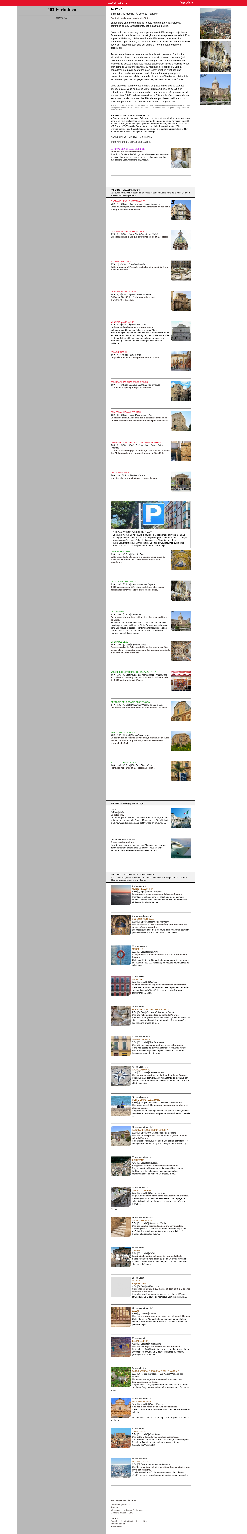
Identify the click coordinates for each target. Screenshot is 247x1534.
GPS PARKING (146, 137)
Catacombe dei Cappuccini (125, 581)
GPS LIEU (133, 137)
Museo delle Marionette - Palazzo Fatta (133, 672)
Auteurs (114, 1507)
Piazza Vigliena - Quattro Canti (128, 201)
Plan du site (116, 1526)
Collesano (138, 1160)
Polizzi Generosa (142, 1401)
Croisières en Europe (123, 839)
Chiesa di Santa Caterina (124, 291)
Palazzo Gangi (119, 352)
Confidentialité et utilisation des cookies (129, 1521)
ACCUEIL (112, 3)
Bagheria (137, 979)
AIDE (120, 3)
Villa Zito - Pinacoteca (123, 762)
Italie (114, 809)
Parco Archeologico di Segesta (150, 1130)
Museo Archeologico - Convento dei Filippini (136, 442)
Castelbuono (139, 1431)
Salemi (135, 1311)
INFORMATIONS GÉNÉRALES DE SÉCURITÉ (131, 142)
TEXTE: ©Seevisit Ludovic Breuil (132, 105)
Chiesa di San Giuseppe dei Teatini (129, 231)
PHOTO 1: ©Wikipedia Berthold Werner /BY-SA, (164, 105)
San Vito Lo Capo (141, 1190)
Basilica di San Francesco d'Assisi (129, 382)
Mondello (137, 949)
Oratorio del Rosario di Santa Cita (130, 702)
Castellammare (141, 1070)
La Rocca (137, 1280)
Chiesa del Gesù (119, 642)
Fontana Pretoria (121, 261)
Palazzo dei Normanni (123, 732)
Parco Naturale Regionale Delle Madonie (155, 1371)
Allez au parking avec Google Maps (132, 532)
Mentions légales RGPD (122, 1513)
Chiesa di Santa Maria (122, 322)
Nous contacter (118, 1524)
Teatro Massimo (120, 472)
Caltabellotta (140, 1341)
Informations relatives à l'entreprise (127, 1510)
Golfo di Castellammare (146, 1100)
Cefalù (136, 1250)
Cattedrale (117, 611)
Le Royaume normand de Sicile (128, 149)
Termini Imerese (141, 1039)
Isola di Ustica (140, 1461)
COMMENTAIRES (119, 137)
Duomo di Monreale (143, 919)
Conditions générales (120, 1504)
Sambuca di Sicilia (142, 1220)
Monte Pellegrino (142, 889)
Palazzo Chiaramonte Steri (126, 412)
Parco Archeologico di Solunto (150, 1009)
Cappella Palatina (121, 551)
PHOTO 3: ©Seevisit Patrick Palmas (147, 108)
